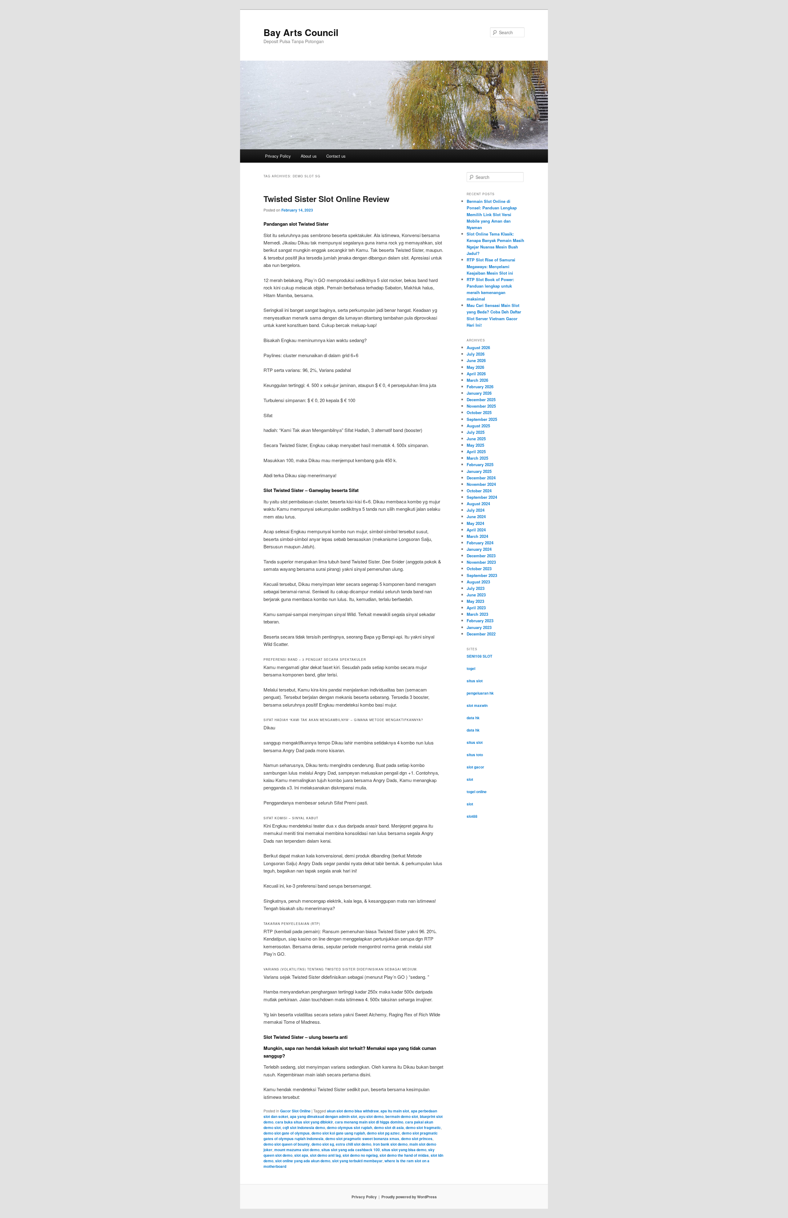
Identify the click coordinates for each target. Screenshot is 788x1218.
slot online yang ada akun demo (302, 1161)
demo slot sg (323, 1144)
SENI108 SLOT (479, 656)
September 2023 (482, 575)
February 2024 (480, 543)
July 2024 (475, 510)
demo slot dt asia (389, 1127)
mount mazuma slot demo (297, 1149)
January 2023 (479, 627)
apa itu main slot (394, 1111)
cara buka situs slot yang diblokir (304, 1122)
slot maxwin (477, 705)
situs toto (475, 754)
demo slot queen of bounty (286, 1144)
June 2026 (476, 360)
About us (309, 156)
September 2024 (482, 497)
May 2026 (475, 367)
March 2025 (477, 458)
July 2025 (475, 432)
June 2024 (476, 516)
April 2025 (476, 451)
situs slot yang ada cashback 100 (350, 1149)
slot (470, 779)
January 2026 (479, 393)
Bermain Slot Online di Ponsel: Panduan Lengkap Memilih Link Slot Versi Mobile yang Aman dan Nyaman (492, 214)
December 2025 (481, 399)
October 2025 (479, 412)
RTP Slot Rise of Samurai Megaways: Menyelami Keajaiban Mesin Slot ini (491, 266)
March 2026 (477, 380)
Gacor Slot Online (295, 1111)
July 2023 (475, 588)
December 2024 (481, 478)
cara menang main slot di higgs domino (369, 1122)
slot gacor (475, 767)
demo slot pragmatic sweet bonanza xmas (362, 1138)
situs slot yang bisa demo (404, 1149)
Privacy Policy (278, 156)
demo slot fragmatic (423, 1127)
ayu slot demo (371, 1116)
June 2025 (476, 439)
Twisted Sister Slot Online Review (326, 198)
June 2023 (476, 595)
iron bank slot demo (390, 1144)
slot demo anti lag (325, 1155)
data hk (473, 717)
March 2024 (477, 536)
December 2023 (481, 556)
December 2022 (481, 634)
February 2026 (480, 386)
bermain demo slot (401, 1116)
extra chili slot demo (353, 1144)
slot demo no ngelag (360, 1155)
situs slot (475, 681)
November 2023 (481, 562)
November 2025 (481, 406)
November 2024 (481, 484)
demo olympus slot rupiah (349, 1127)
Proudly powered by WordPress (409, 1197)
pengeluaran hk (480, 693)
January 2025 (479, 471)
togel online (477, 791)
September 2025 (482, 419)
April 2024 (476, 530)
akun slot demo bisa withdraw (353, 1111)
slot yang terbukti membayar (357, 1161)
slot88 (472, 816)
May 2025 (475, 445)
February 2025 (480, 464)
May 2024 (475, 523)
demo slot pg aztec (383, 1133)
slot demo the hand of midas (404, 1155)
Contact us (336, 156)
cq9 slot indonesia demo (304, 1127)
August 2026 (478, 347)
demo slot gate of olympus (286, 1133)
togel (471, 668)
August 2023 (478, 582)
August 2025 (478, 426)
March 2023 (477, 614)
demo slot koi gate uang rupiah (338, 1133)
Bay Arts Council (300, 32)
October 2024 (479, 491)
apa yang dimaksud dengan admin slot (323, 1116)
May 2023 (475, 601)
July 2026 (475, 354)
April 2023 (476, 608)
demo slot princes (416, 1138)
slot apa (301, 1155)
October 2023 (479, 568)
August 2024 (478, 503)
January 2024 (479, 549)
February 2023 (480, 620)
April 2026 (476, 374)
